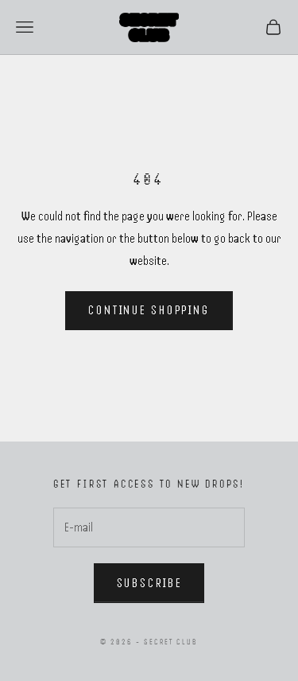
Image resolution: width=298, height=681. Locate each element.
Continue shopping (149, 310)
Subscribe (149, 583)
